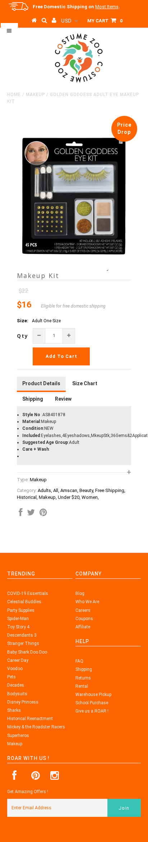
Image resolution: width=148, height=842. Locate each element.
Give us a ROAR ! (91, 711)
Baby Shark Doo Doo (27, 652)
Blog (79, 593)
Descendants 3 (22, 635)
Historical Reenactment (30, 718)
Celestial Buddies (24, 601)
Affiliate (82, 626)
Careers (83, 610)
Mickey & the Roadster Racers (36, 726)
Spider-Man (18, 618)
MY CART (104, 20)
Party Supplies (20, 610)
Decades (15, 685)
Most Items (107, 6)
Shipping (83, 669)
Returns (83, 678)
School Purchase (91, 702)
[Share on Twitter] (31, 513)
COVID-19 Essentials (27, 593)
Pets (11, 676)
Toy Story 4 (18, 626)
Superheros (18, 735)
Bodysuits (17, 693)
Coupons (84, 618)
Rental (81, 686)
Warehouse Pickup (93, 694)
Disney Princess (22, 702)
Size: (22, 320)
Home (14, 94)
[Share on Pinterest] (43, 513)
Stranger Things (23, 643)
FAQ (79, 661)
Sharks (14, 710)
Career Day (17, 660)
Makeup (35, 94)
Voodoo (15, 668)
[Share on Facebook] (20, 513)
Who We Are (87, 601)
